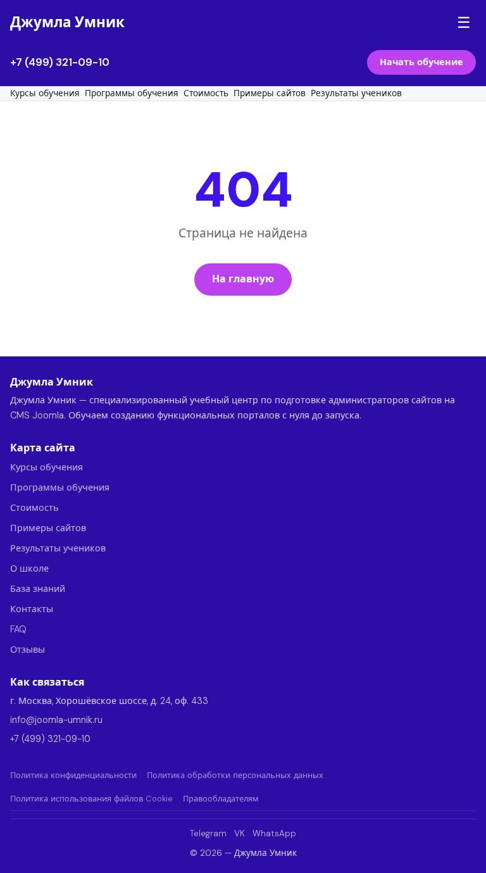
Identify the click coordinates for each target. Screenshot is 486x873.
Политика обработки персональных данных (235, 775)
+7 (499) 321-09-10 (59, 62)
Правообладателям (221, 798)
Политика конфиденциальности (73, 775)
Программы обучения (131, 93)
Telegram (208, 833)
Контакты (31, 609)
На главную (243, 279)
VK (239, 833)
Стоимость (206, 93)
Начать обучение (421, 62)
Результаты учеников (356, 93)
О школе (29, 568)
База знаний (37, 588)
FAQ (18, 629)
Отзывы (27, 649)
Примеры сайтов (270, 93)
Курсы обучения (45, 93)
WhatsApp (274, 833)
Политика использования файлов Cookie (91, 798)
